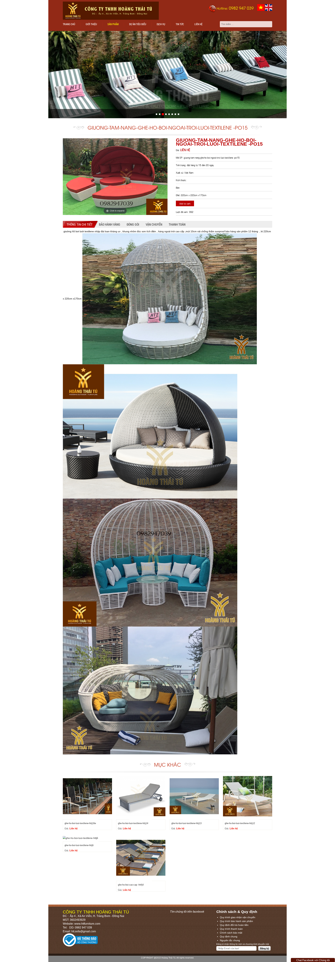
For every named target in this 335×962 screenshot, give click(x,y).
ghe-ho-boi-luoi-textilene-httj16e (80, 823)
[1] (159, 114)
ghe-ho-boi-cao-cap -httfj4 (131, 884)
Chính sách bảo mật (231, 932)
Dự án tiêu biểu (137, 24)
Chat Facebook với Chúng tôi (313, 960)
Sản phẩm (113, 24)
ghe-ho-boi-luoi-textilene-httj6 (79, 845)
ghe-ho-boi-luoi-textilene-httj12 (240, 823)
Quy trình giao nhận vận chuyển (237, 917)
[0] (156, 114)
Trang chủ (69, 24)
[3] (166, 114)
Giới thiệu (91, 24)
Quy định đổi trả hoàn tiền (234, 925)
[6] (175, 114)
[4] (169, 114)
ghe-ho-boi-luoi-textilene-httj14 (133, 823)
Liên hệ (198, 24)
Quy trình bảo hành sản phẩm (236, 921)
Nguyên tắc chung (230, 940)
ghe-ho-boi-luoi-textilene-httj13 (186, 823)
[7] (178, 114)
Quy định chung (228, 936)
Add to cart (185, 203)
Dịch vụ (161, 24)
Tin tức (180, 24)
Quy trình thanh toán (231, 928)
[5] (172, 114)
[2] (162, 114)
